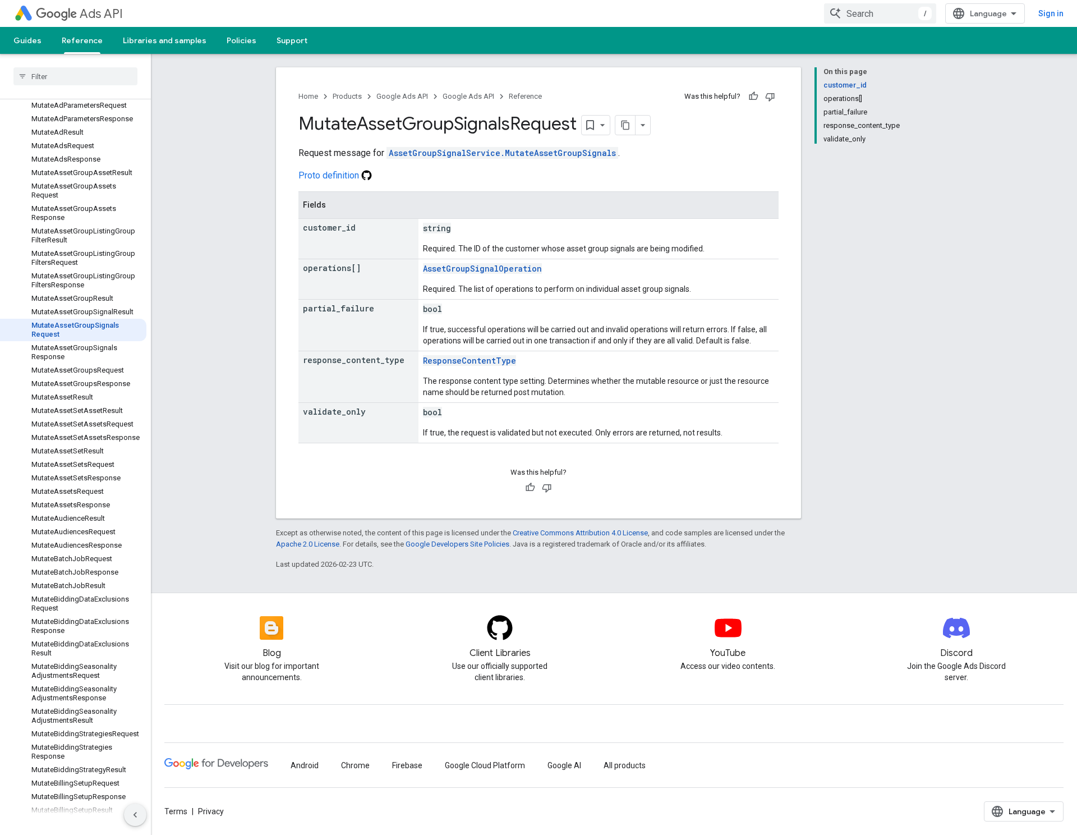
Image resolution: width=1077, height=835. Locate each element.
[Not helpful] (770, 96)
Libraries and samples (164, 40)
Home (308, 96)
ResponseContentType (469, 360)
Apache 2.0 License (307, 544)
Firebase (407, 765)
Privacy (211, 811)
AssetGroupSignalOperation (482, 268)
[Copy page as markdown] (625, 125)
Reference (82, 40)
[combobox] (880, 13)
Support (292, 40)
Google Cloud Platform (485, 765)
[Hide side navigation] (135, 815)
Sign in (1051, 13)
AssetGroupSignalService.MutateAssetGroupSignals (502, 153)
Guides (27, 40)
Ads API (101, 13)
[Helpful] (753, 96)
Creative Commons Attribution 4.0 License (580, 533)
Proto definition (329, 175)
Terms (175, 811)
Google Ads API (402, 96)
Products (347, 96)
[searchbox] (75, 76)
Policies (241, 40)
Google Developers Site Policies (457, 544)
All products (625, 765)
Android (305, 765)
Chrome (355, 765)
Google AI (564, 765)
